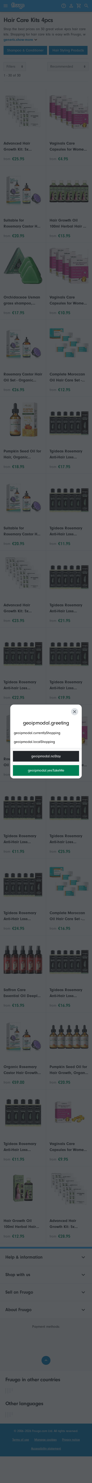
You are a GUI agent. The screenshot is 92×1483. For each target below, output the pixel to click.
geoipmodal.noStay (46, 756)
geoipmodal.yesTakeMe (46, 770)
